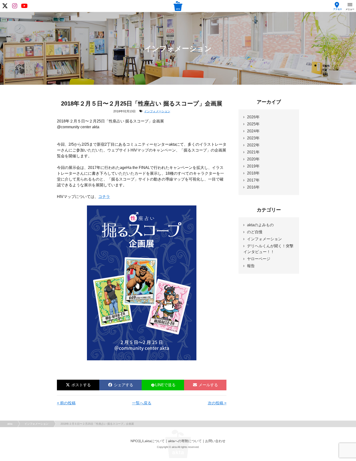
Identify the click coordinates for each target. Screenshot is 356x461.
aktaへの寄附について (185, 441)
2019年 (253, 166)
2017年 (253, 180)
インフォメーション (157, 111)
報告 (251, 266)
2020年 (253, 159)
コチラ (104, 197)
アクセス (337, 9)
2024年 (253, 131)
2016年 (253, 187)
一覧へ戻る (141, 403)
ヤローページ (258, 259)
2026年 (253, 117)
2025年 (253, 124)
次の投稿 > (217, 403)
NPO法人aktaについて (148, 441)
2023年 (253, 138)
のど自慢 (255, 232)
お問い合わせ (215, 441)
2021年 (253, 152)
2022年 (253, 145)
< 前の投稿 (66, 403)
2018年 (253, 173)
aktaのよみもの (260, 225)
